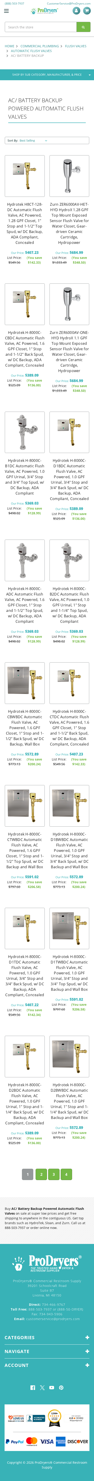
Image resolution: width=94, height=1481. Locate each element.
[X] (42, 1387)
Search (83, 27)
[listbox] (34, 140)
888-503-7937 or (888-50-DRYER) (47, 1309)
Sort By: (13, 140)
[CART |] (87, 11)
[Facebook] (32, 1387)
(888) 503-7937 (14, 3)
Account (77, 11)
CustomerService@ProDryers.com (69, 3)
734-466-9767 (47, 1304)
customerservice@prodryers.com (47, 1319)
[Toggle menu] (6, 11)
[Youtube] (51, 1387)
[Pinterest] (61, 1387)
